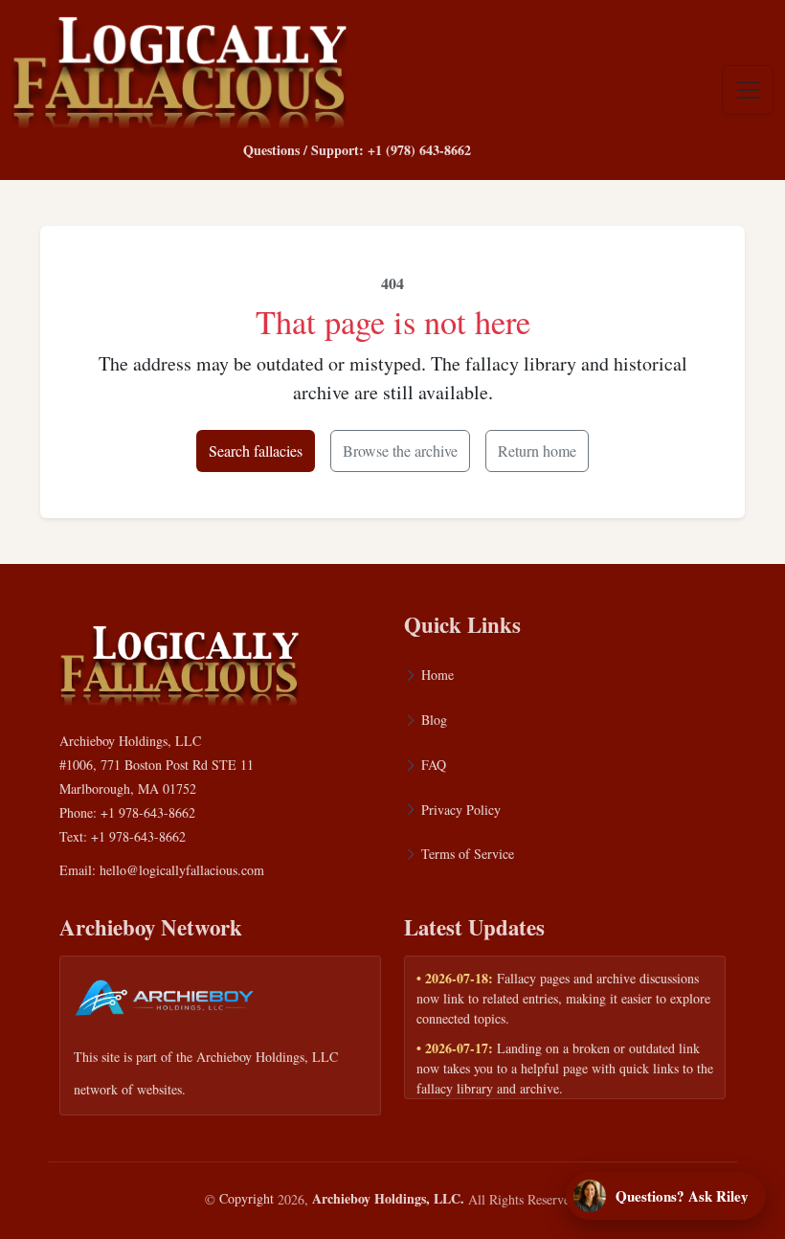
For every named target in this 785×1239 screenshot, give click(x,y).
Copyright (246, 1198)
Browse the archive (400, 450)
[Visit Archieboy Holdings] (165, 1003)
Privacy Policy (461, 809)
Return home (537, 450)
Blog (434, 719)
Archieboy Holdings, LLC (267, 1057)
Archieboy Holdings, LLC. (388, 1198)
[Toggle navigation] (748, 90)
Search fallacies (256, 450)
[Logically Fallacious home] (179, 68)
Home (437, 674)
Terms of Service (467, 854)
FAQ (433, 764)
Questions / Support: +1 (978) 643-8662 (357, 150)
